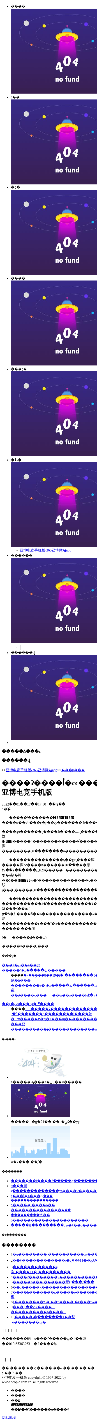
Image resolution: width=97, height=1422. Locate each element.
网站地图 (9, 1418)
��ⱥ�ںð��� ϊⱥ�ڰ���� (28, 1004)
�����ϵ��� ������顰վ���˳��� (53, 1282)
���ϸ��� (73, 770)
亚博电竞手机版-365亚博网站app (45, 550)
